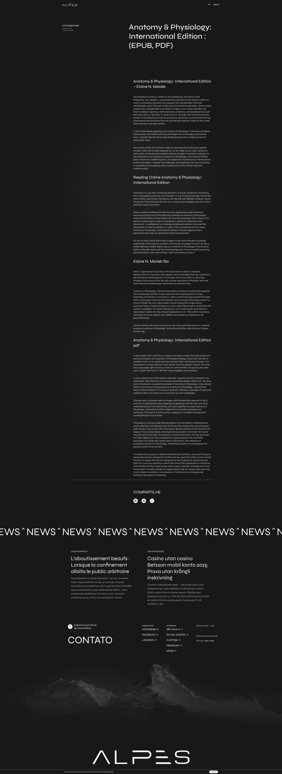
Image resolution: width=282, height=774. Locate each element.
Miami (170, 650)
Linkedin (148, 640)
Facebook (148, 634)
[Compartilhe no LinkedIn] (144, 501)
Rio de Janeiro (176, 634)
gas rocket (209, 640)
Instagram (149, 629)
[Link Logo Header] (69, 4)
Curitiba (172, 640)
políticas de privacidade (207, 636)
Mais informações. (109, 771)
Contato (90, 640)
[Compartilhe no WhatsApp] (152, 501)
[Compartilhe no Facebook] (135, 501)
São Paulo (173, 629)
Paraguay (172, 645)
